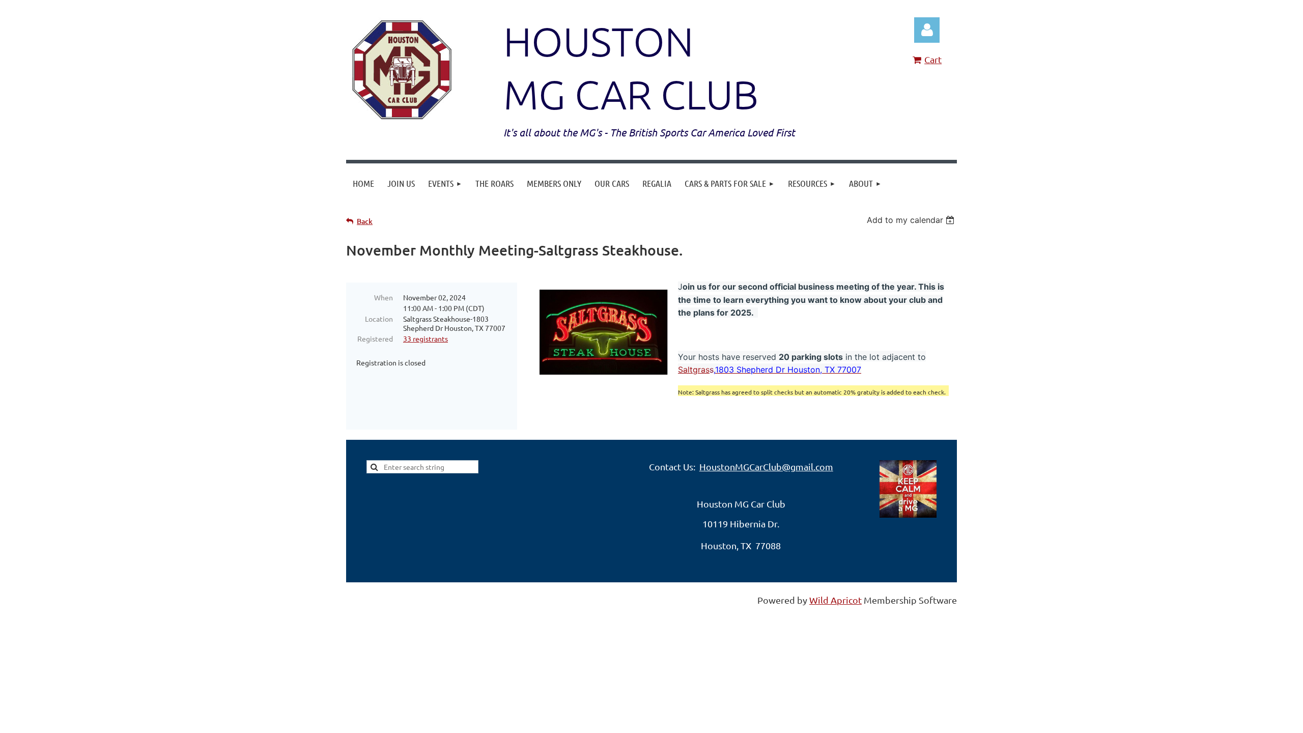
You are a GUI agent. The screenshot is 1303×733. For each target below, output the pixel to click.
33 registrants (425, 338)
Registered (375, 338)
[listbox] (912, 220)
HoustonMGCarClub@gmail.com (766, 466)
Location (379, 318)
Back (365, 221)
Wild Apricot (835, 600)
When (383, 297)
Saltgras (694, 369)
